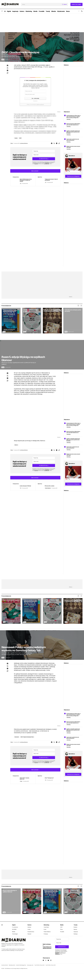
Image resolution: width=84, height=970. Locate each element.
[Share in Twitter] (7, 68)
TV (20, 183)
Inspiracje (76, 931)
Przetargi (46, 934)
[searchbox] (41, 4)
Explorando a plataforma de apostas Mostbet (72, 140)
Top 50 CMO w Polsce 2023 (51, 965)
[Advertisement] (42, 23)
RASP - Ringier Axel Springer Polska (27, 736)
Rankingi (75, 934)
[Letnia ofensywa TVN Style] (22, 486)
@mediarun (72, 155)
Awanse (29, 927)
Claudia (16, 138)
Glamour (16, 444)
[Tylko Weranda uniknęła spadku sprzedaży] (73, 320)
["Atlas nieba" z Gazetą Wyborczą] (22, 779)
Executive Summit (4, 965)
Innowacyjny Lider (30, 965)
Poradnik (62, 931)
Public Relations (48, 488)
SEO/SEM (14, 929)
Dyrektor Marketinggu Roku (21, 965)
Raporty (75, 929)
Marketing (68, 119)
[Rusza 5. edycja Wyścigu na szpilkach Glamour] (11, 901)
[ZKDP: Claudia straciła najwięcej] (11, 611)
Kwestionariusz (31, 931)
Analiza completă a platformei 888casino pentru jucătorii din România (73, 132)
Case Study (46, 927)
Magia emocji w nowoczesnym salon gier (73, 147)
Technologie (15, 934)
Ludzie (29, 929)
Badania (75, 927)
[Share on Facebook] (7, 65)
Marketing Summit (12, 965)
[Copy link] (7, 73)
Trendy (75, 925)
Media (61, 925)
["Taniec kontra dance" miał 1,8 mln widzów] (47, 180)
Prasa (3, 59)
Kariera (29, 925)
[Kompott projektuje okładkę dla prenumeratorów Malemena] (52, 320)
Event (45, 929)
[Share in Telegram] (7, 70)
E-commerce (15, 927)
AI (1, 925)
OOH (61, 927)
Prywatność (47, 162)
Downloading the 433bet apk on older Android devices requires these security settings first (73, 116)
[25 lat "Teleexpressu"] (47, 779)
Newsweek (17, 736)
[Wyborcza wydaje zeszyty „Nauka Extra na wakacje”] (11, 320)
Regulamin (36, 163)
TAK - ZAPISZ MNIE (35, 98)
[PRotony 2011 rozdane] (47, 486)
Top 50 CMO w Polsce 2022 (39, 965)
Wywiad (29, 934)
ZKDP (20, 138)
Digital (13, 925)
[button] (2, 11)
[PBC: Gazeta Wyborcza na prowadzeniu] (31, 320)
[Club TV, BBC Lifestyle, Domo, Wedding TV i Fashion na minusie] (22, 180)
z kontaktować (46, 163)
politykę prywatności (40, 104)
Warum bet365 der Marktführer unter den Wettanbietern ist (73, 124)
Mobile (13, 931)
